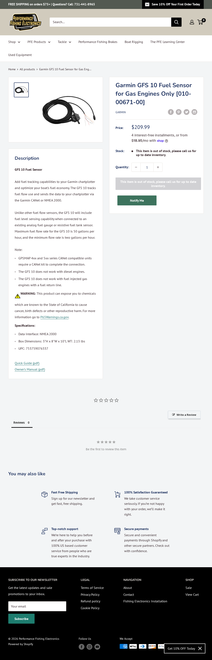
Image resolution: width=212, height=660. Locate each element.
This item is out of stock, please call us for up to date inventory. (158, 184)
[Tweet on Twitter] (186, 112)
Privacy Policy (90, 594)
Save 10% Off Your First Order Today (176, 4)
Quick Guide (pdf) (27, 363)
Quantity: (122, 167)
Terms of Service (92, 588)
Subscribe (21, 619)
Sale (189, 588)
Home (12, 69)
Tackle (62, 42)
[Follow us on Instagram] (89, 647)
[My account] (192, 22)
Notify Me (137, 200)
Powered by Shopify (20, 644)
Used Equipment (20, 55)
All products (27, 69)
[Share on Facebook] (171, 112)
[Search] (176, 22)
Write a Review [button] (186, 415)
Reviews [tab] (19, 422)
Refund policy (90, 601)
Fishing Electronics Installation (145, 601)
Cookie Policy (90, 608)
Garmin (121, 112)
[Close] (200, 648)
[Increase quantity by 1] (158, 167)
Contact (128, 594)
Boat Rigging (134, 42)
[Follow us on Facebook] (81, 647)
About (127, 588)
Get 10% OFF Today (181, 648)
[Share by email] (194, 112)
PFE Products (37, 42)
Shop (12, 42)
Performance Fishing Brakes (97, 42)
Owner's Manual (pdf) (30, 369)
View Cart (192, 594)
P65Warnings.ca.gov (54, 317)
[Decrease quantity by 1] (136, 167)
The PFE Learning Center (167, 42)
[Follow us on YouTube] (97, 647)
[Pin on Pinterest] (179, 112)
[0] (200, 22)
